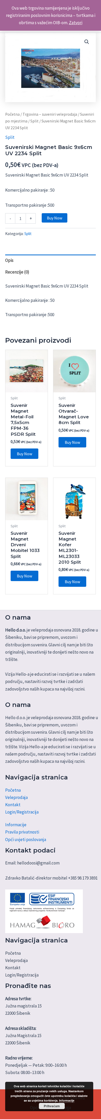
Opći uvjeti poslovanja (25, 839)
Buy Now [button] (24, 453)
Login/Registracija (22, 812)
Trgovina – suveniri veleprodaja (50, 114)
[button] (86, 42)
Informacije (15, 825)
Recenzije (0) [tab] (17, 272)
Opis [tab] (9, 260)
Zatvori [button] (75, 22)
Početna (12, 114)
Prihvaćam (52, 1106)
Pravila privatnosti (22, 832)
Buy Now (54, 217)
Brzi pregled (26, 387)
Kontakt (12, 805)
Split (34, 121)
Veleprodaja (16, 797)
